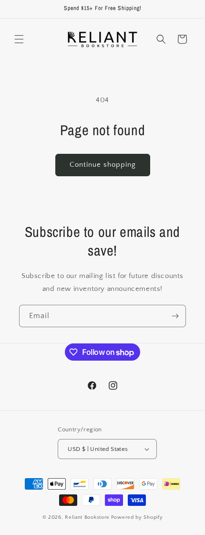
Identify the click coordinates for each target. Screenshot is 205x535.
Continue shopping (103, 164)
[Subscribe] (174, 316)
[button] (19, 39)
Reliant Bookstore (87, 517)
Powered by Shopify (137, 517)
